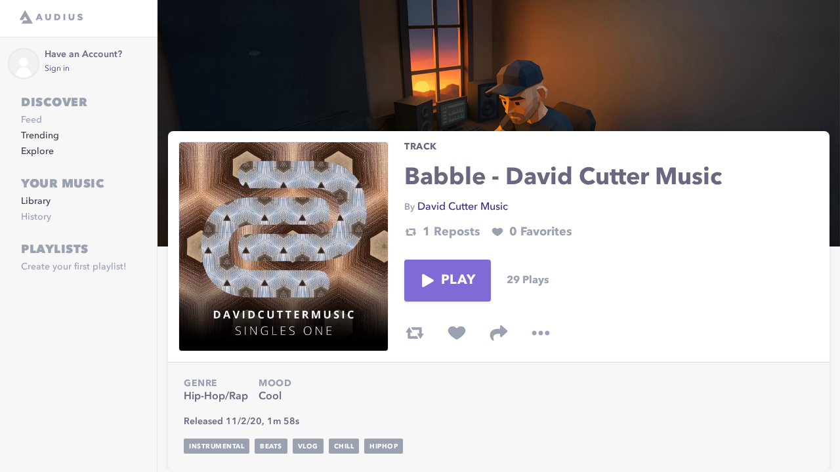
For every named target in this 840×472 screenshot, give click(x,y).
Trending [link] (40, 135)
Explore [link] (37, 151)
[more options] (540, 333)
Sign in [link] (57, 69)
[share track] (498, 333)
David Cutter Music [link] (462, 207)
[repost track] (414, 333)
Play (458, 280)
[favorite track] (456, 333)
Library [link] (36, 201)
